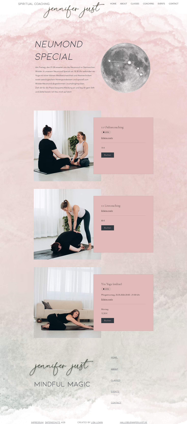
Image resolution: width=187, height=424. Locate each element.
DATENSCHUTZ (52, 422)
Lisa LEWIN (97, 422)
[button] (107, 155)
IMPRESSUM (37, 422)
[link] (123, 127)
